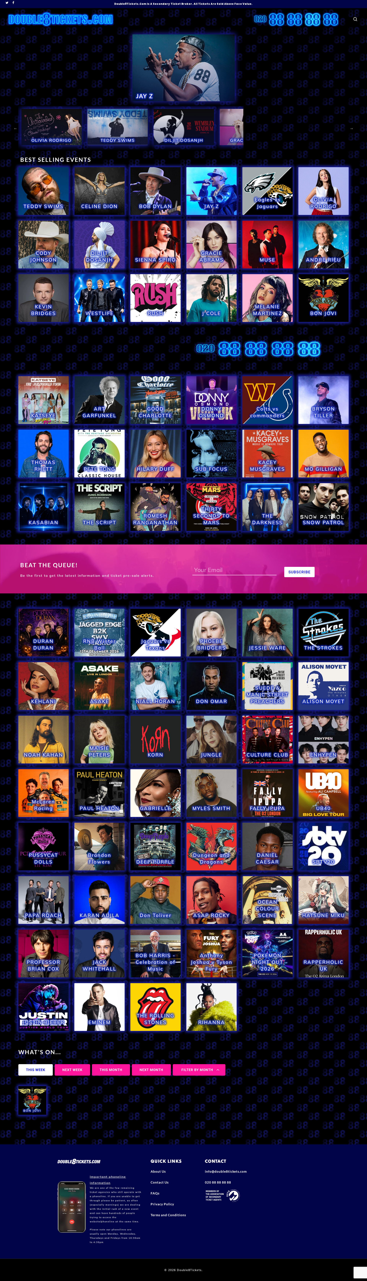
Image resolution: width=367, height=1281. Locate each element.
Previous (15, 128)
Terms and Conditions (168, 1215)
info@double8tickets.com (226, 1171)
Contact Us (160, 1182)
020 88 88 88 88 (218, 1182)
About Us (158, 1171)
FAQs (155, 1193)
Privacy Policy (162, 1204)
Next (351, 128)
